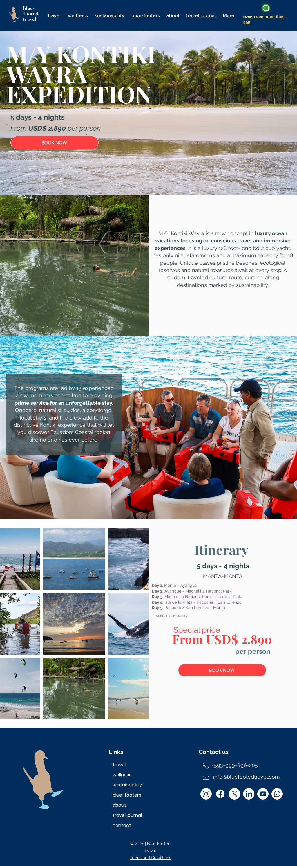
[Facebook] (220, 794)
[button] (54, 13)
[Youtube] (263, 794)
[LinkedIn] (248, 794)
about (119, 805)
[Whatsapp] (277, 794)
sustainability (127, 785)
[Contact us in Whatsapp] (266, 8)
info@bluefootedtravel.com (246, 777)
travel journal (127, 815)
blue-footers (127, 795)
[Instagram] (206, 794)
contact (122, 825)
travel (119, 764)
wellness (122, 774)
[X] (234, 794)
